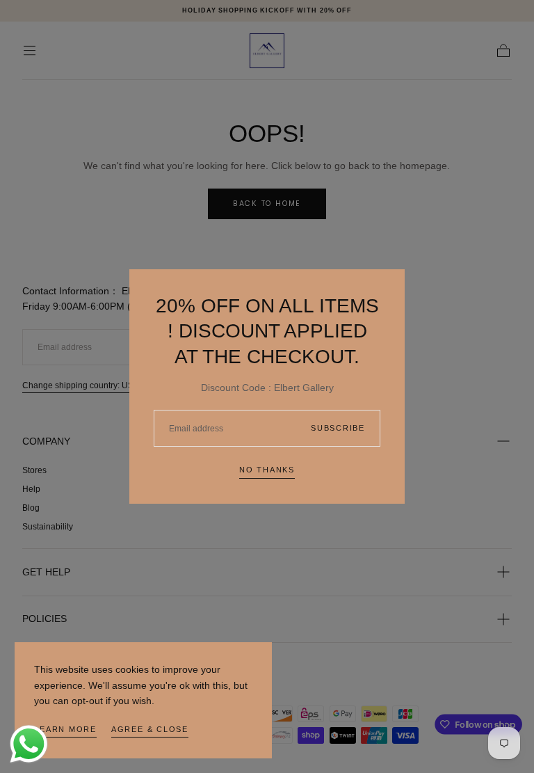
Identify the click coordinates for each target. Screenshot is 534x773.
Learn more (65, 729)
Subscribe (338, 428)
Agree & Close (149, 729)
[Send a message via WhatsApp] (29, 744)
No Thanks (267, 469)
